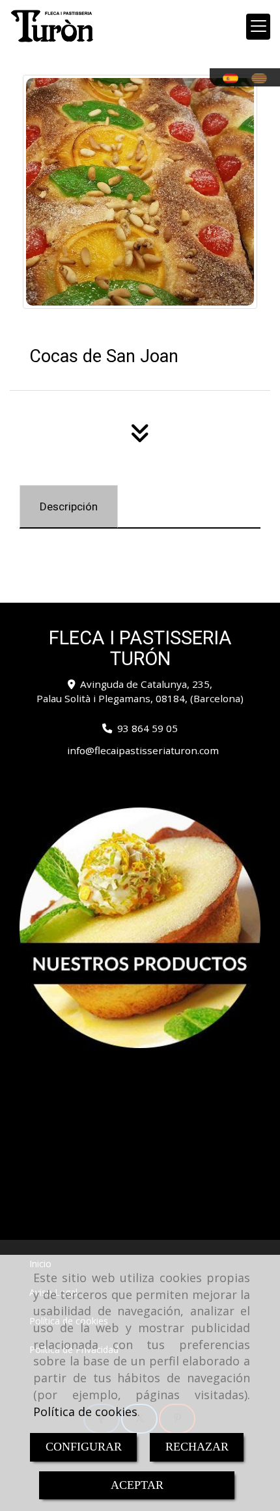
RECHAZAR (197, 1446)
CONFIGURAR (84, 1446)
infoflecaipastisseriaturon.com (143, 750)
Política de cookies (85, 1411)
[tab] (69, 506)
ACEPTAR (137, 1484)
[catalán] (262, 78)
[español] (234, 78)
